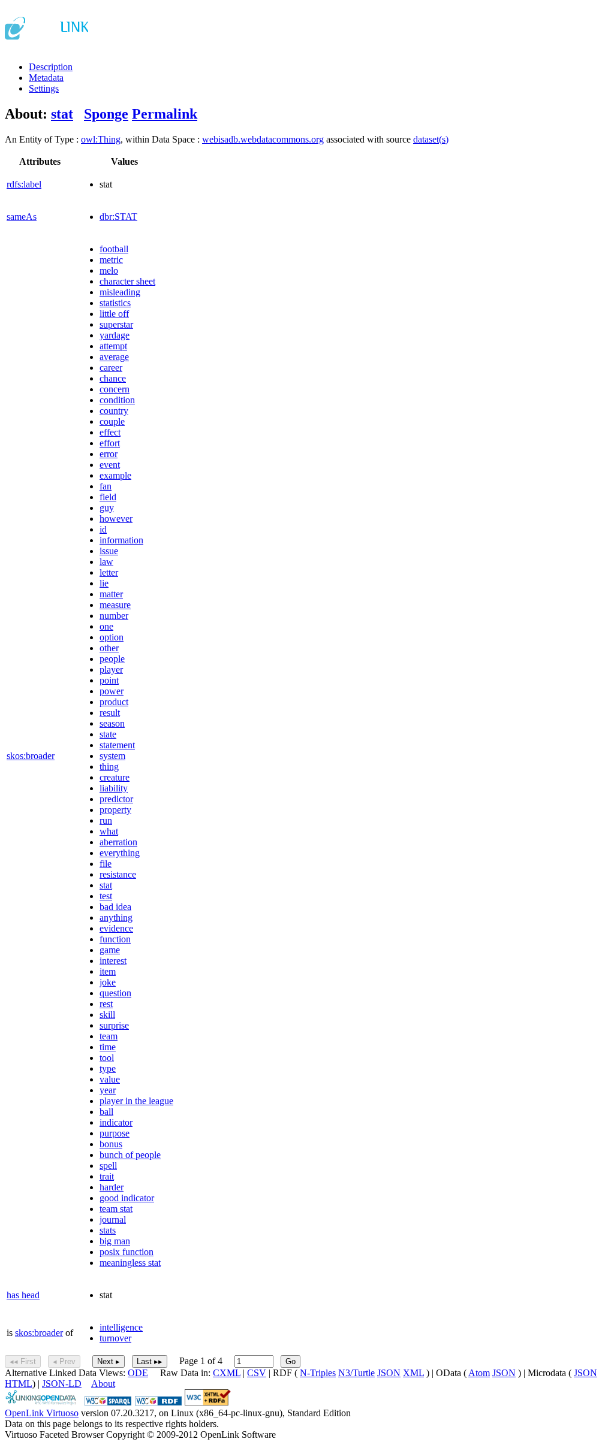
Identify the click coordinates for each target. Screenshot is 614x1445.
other (109, 648)
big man (115, 1241)
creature (115, 777)
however (116, 518)
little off (114, 314)
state (108, 734)
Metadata (46, 77)
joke (108, 982)
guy (107, 508)
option (112, 637)
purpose (115, 1133)
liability (114, 788)
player (111, 669)
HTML (18, 1384)
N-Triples (318, 1373)
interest (113, 961)
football (114, 249)
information (121, 540)
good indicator (127, 1198)
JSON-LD (62, 1384)
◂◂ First (23, 1361)
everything (120, 853)
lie (104, 583)
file (106, 863)
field (108, 497)
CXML (226, 1373)
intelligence (121, 1327)
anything (116, 917)
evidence (116, 928)
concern (115, 389)
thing (109, 766)
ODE (138, 1373)
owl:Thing (101, 139)
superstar (116, 324)
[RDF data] (158, 1402)
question (115, 993)
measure (115, 605)
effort (110, 443)
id (103, 529)
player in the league (136, 1101)
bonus (111, 1144)
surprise (114, 1025)
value (110, 1079)
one (106, 626)
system (112, 756)
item (108, 971)
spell (108, 1165)
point (109, 680)
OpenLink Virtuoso (42, 1413)
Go (290, 1361)
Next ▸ (108, 1361)
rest (106, 1004)
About (103, 1384)
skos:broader (31, 756)
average (114, 357)
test (106, 896)
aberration (118, 842)
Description (51, 67)
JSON (389, 1373)
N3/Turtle (356, 1373)
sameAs (22, 216)
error (109, 454)
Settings (44, 88)
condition (117, 400)
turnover (115, 1338)
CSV (256, 1373)
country (114, 411)
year (108, 1090)
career (111, 367)
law (106, 562)
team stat (116, 1209)
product (114, 702)
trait (107, 1176)
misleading (120, 292)
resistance (118, 874)
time (108, 1047)
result (110, 713)
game (110, 950)
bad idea (115, 907)
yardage (115, 335)
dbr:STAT (118, 216)
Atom (479, 1373)
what (109, 831)
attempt (113, 346)
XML (413, 1373)
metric (111, 260)
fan (106, 486)
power (112, 691)
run (106, 820)
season (112, 723)
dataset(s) (431, 139)
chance (113, 378)
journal (113, 1219)
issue (109, 551)
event (110, 465)
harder (112, 1187)
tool (107, 1058)
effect (110, 432)
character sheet (127, 281)
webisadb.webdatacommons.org (263, 139)
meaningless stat (130, 1262)
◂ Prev (64, 1361)
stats (108, 1230)
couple (112, 421)
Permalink (164, 114)
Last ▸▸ (149, 1361)
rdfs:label (24, 184)
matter (111, 594)
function (115, 939)
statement (117, 745)
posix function (127, 1252)
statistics (115, 303)
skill (107, 1014)
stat (62, 114)
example (115, 475)
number (114, 615)
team (109, 1036)
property (115, 810)
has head (23, 1295)
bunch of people (130, 1155)
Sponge (106, 114)
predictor (116, 799)
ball (106, 1112)
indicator (116, 1122)
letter (109, 572)
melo (109, 270)
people (112, 659)
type (108, 1068)
